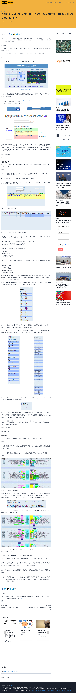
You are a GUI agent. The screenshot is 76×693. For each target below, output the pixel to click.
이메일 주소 (60, 232)
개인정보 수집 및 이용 (65, 244)
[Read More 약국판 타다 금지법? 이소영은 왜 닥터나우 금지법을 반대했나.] (63, 295)
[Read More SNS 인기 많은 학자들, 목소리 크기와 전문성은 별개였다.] (63, 213)
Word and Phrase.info (14, 61)
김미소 (3, 21)
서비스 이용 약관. (36, 690)
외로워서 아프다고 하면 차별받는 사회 (42, 631)
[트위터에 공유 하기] (12, 34)
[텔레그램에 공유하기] (17, 34)
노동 (56, 265)
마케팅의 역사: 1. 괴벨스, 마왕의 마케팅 (10, 606)
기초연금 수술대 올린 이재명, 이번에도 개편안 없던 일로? (63, 110)
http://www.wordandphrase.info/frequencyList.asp (18, 100)
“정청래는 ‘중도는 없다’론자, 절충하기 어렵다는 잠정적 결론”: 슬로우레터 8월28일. (63, 127)
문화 (2, 11)
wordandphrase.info (26, 89)
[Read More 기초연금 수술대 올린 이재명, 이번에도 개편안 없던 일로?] (63, 102)
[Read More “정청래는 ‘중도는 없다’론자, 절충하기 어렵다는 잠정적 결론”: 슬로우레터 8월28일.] (63, 118)
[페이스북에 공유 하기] (9, 34)
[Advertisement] (63, 75)
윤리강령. (59, 690)
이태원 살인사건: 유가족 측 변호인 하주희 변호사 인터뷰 (39, 607)
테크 (4, 11)
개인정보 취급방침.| (52, 690)
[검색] (68, 316)
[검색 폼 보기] (74, 2)
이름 (59, 238)
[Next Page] (68, 139)
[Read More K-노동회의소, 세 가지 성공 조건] (63, 260)
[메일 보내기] (19, 34)
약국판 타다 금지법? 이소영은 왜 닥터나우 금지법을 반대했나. (63, 304)
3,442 (64, 139)
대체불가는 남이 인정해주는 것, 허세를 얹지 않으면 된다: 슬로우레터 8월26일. (63, 286)
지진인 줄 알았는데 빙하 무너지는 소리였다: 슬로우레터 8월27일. (63, 203)
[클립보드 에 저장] (22, 34)
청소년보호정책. (44, 690)
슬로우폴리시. (58, 107)
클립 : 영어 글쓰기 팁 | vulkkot (10, 671)
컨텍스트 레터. (60, 124)
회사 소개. (13, 685)
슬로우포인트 (58, 218)
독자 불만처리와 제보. (66, 690)
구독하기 (60, 249)
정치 (56, 124)
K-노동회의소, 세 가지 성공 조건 (63, 268)
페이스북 (22, 598)
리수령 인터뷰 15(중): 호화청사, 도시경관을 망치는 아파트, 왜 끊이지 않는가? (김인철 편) (10, 634)
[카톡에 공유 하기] (14, 34)
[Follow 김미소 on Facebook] (2, 601)
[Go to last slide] (5, 632)
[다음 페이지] (48, 632)
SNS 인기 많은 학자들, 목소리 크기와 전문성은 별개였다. (63, 221)
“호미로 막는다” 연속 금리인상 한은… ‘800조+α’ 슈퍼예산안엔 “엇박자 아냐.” (63, 185)
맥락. (64, 300)
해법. (55, 2)
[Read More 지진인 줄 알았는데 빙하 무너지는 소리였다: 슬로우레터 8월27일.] (63, 194)
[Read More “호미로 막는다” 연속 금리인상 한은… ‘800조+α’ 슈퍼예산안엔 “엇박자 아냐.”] (63, 176)
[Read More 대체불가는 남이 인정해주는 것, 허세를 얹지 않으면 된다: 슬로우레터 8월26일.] (63, 277)
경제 (61, 300)
